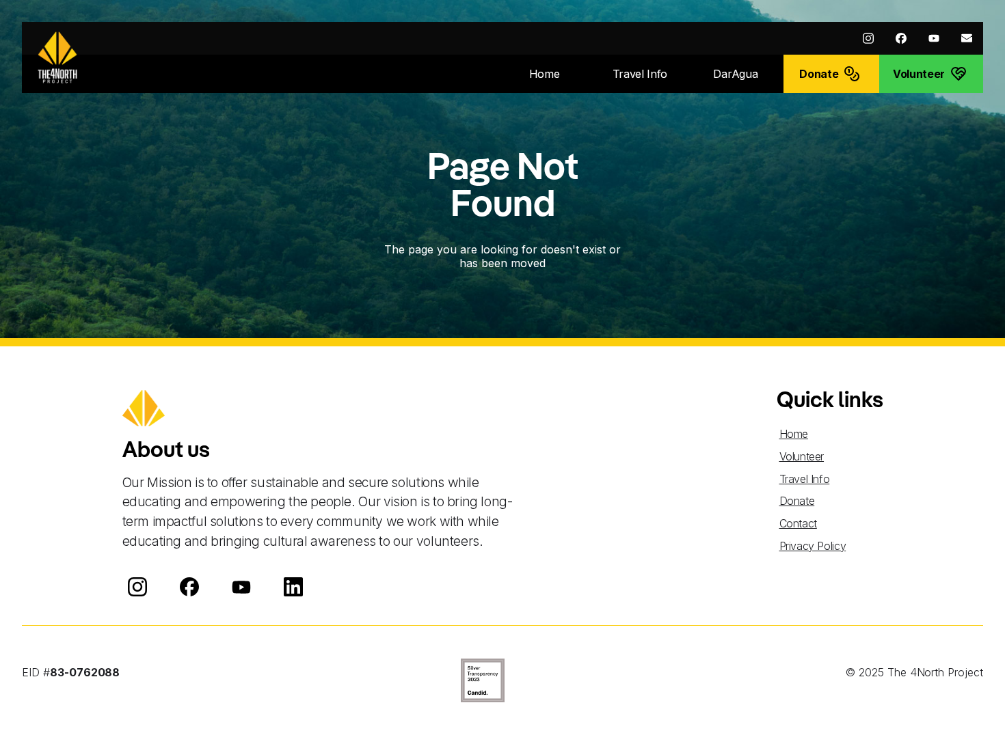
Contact (798, 523)
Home (793, 434)
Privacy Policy (812, 546)
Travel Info (804, 479)
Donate (797, 501)
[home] (57, 57)
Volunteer (802, 456)
